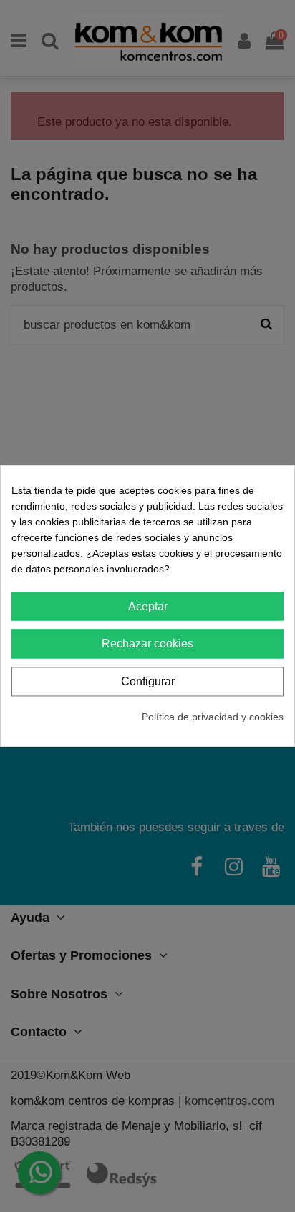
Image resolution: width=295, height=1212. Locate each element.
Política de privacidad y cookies (213, 716)
